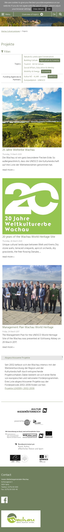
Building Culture (31, 60)
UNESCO (41, 80)
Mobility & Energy (32, 71)
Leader (43, 76)
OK (49, 9)
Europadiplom (30, 80)
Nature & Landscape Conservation (39, 57)
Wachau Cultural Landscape (10, 31)
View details (38, 9)
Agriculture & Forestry (49, 60)
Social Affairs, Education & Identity (39, 68)
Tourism (27, 64)
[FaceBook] (4, 501)
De (54, 14)
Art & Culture (37, 64)
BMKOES (52, 76)
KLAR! (36, 76)
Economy (46, 71)
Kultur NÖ (28, 76)
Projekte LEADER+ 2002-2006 (19, 388)
